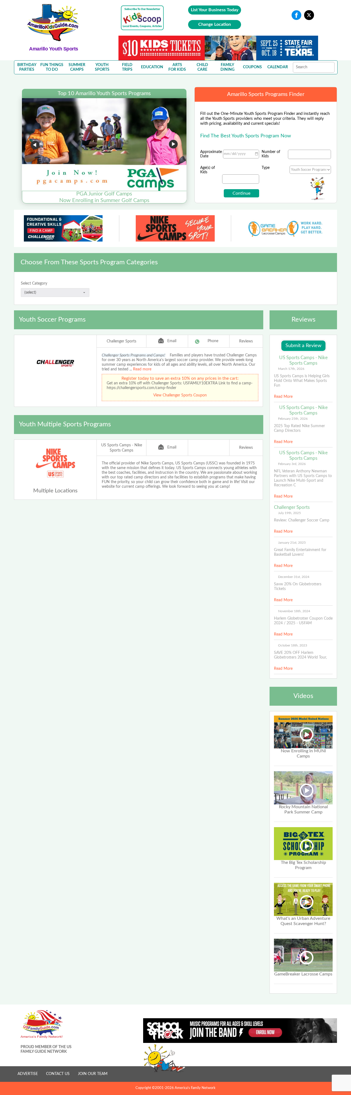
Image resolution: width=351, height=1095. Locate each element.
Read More (283, 397)
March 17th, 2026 (291, 368)
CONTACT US (58, 1074)
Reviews (246, 341)
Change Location (214, 24)
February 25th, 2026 (293, 418)
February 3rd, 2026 (292, 464)
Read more (142, 369)
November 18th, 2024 (294, 611)
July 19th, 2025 (289, 513)
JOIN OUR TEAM (92, 1074)
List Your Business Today (214, 10)
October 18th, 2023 (292, 645)
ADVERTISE (28, 1074)
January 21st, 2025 (292, 542)
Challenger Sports (121, 341)
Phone (213, 341)
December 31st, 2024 (293, 576)
